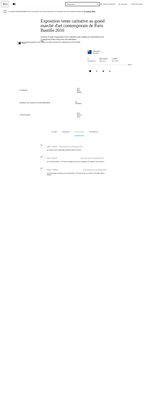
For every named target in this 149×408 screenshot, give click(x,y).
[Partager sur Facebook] (96, 71)
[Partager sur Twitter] (103, 71)
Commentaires (79, 132)
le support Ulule (89, 11)
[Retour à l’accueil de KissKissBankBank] (13, 4)
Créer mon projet (136, 4)
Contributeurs (93, 132)
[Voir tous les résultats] (97, 4)
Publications (66, 132)
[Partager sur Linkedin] (109, 71)
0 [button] (69, 146)
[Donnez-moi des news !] (90, 71)
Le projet (54, 132)
